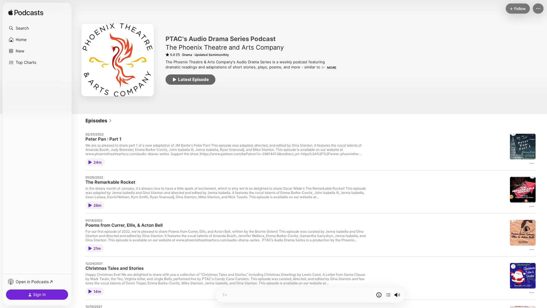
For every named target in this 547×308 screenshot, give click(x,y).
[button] (37, 28)
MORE (331, 68)
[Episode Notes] (378, 295)
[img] (25, 13)
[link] (98, 120)
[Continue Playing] (388, 295)
